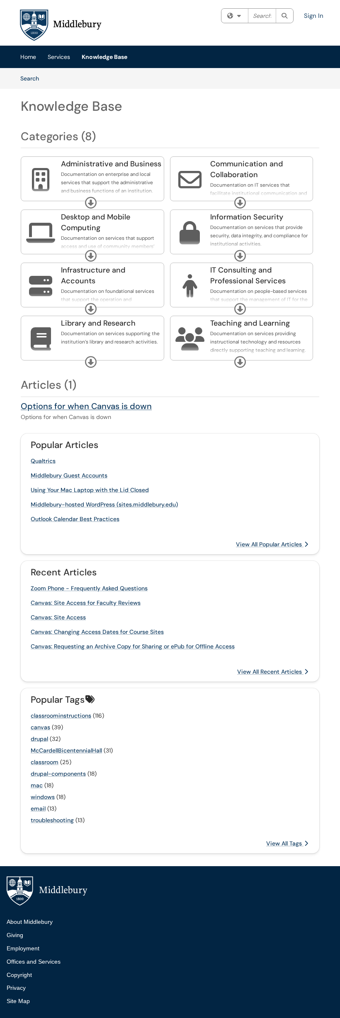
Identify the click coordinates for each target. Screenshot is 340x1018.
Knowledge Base (104, 57)
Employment (23, 948)
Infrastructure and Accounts (93, 275)
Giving (15, 935)
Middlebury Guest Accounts (69, 475)
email (38, 808)
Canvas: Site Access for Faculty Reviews (86, 602)
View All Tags (285, 843)
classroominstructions (61, 715)
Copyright (19, 975)
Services (59, 57)
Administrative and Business (111, 164)
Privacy (16, 987)
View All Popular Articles (270, 544)
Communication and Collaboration (246, 169)
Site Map (18, 1001)
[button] (90, 203)
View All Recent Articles (270, 671)
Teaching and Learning (250, 323)
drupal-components (58, 773)
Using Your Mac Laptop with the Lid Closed (90, 490)
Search (32, 78)
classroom (44, 762)
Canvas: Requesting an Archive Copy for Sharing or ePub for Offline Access (133, 646)
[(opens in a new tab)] (60, 24)
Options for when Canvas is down (86, 406)
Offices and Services (34, 961)
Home (28, 57)
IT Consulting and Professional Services (248, 275)
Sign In (313, 16)
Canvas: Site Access (58, 617)
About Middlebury (30, 921)
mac (37, 785)
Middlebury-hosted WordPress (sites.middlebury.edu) (104, 504)
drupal (39, 739)
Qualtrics (43, 461)
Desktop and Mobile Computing (95, 222)
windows (43, 797)
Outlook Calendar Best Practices (75, 519)
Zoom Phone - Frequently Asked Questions (89, 588)
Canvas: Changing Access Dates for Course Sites (97, 632)
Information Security (246, 217)
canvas (40, 727)
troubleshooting (52, 820)
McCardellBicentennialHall (66, 750)
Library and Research (98, 323)
